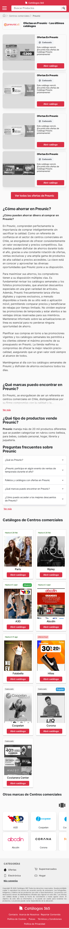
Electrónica (14, 875)
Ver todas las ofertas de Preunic (34, 195)
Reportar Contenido (50, 914)
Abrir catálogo (50, 66)
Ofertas (12, 869)
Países (32, 919)
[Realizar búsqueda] (63, 8)
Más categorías (11, 881)
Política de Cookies (16, 919)
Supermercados (48, 869)
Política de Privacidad (34, 924)
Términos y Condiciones (50, 919)
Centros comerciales (19, 16)
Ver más (7, 410)
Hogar (42, 875)
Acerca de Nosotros (29, 914)
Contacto (13, 914)
